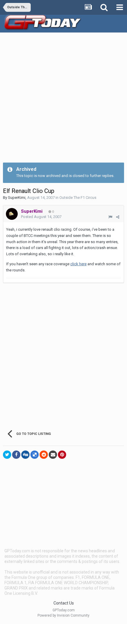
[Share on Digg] (25, 455)
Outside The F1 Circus (77, 197)
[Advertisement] (63, 99)
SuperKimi (16, 197)
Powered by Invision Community (63, 615)
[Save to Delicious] (34, 455)
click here (78, 264)
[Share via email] (53, 455)
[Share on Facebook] (16, 455)
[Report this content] (110, 217)
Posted (41, 216)
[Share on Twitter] (7, 455)
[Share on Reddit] (44, 455)
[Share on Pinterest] (62, 455)
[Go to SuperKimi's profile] (12, 214)
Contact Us (63, 603)
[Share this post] (117, 217)
